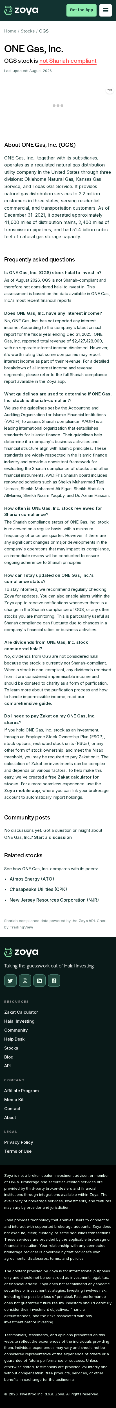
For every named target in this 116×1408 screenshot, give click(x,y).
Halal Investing (19, 1021)
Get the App (81, 9)
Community (16, 1030)
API (7, 1065)
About (10, 1117)
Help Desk (14, 1039)
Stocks (28, 31)
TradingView (21, 927)
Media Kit (14, 1099)
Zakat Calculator (21, 1012)
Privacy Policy (18, 1142)
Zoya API (87, 920)
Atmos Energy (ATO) (32, 879)
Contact (12, 1108)
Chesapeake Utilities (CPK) (38, 889)
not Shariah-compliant (68, 60)
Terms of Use (18, 1151)
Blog (9, 1057)
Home (10, 31)
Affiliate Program (21, 1090)
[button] (105, 10)
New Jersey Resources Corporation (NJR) (54, 900)
